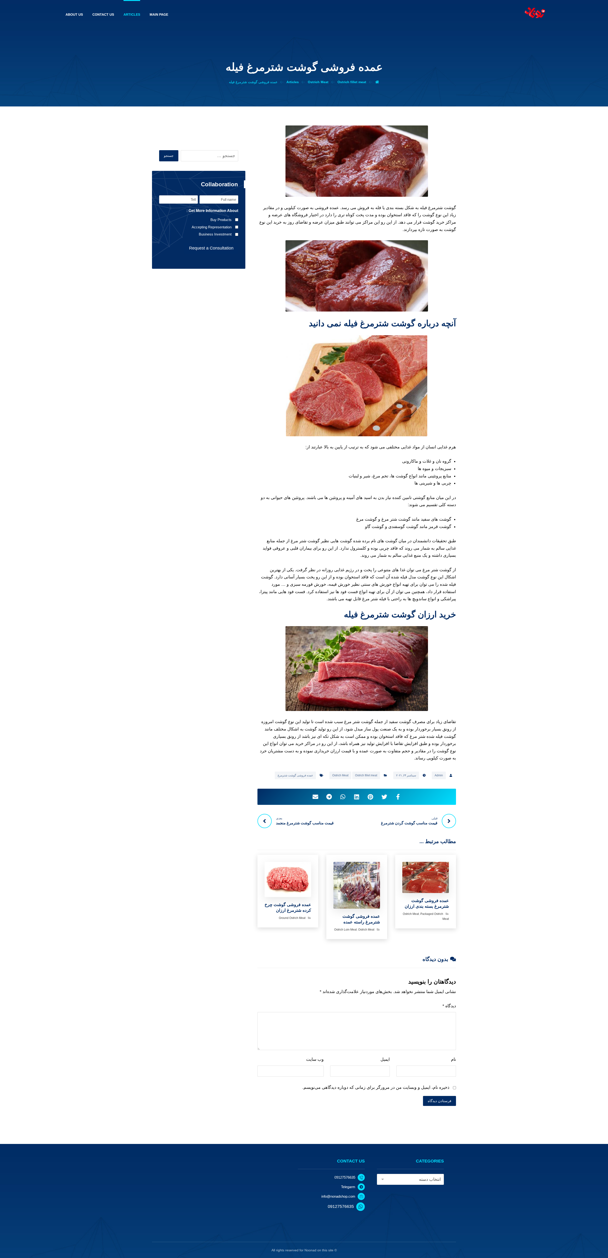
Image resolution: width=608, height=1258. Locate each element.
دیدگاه (449, 1006)
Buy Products (221, 220)
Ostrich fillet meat (366, 775)
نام (453, 1059)
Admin (439, 775)
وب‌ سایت (315, 1059)
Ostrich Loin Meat (345, 929)
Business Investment (215, 234)
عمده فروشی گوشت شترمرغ (295, 775)
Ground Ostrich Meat (292, 918)
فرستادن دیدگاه (439, 1101)
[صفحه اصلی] (377, 82)
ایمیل (385, 1059)
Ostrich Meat (340, 775)
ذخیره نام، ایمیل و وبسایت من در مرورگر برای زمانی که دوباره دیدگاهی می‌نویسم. (375, 1087)
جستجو (169, 156)
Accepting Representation (212, 227)
